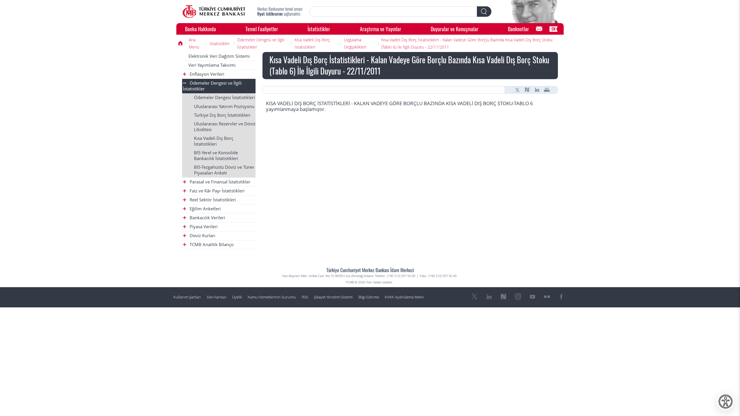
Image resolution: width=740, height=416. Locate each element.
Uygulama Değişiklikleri (355, 43)
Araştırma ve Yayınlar (380, 29)
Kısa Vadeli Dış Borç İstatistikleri (312, 43)
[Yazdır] (547, 90)
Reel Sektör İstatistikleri (212, 200)
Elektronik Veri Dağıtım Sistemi (219, 56)
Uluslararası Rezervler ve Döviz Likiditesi (225, 127)
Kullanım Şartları (187, 297)
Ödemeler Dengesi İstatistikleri (224, 97)
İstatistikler (319, 29)
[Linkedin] (537, 90)
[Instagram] (518, 296)
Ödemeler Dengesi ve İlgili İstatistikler (260, 43)
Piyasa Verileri (203, 227)
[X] (517, 90)
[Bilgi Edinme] (539, 29)
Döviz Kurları (201, 236)
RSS (305, 297)
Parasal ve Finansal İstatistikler (219, 182)
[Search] (484, 11)
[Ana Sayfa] (214, 11)
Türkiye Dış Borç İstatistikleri (222, 115)
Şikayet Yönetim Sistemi (333, 297)
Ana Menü (194, 43)
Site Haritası (216, 297)
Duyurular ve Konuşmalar (454, 29)
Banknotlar (518, 29)
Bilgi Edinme (368, 297)
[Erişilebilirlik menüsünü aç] (725, 401)
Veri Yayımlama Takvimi (212, 65)
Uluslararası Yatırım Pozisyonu (224, 106)
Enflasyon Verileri (206, 74)
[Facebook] (561, 296)
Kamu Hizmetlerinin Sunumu (272, 297)
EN (554, 29)
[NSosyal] (527, 90)
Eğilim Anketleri (204, 209)
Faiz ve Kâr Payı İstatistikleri (216, 191)
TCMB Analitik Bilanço (211, 245)
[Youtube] (532, 296)
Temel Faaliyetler (261, 29)
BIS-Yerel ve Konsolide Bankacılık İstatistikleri (216, 155)
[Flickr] (547, 296)
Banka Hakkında (200, 29)
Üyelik (237, 297)
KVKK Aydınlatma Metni (404, 297)
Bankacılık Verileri (206, 218)
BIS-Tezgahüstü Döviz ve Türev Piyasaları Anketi (224, 170)
